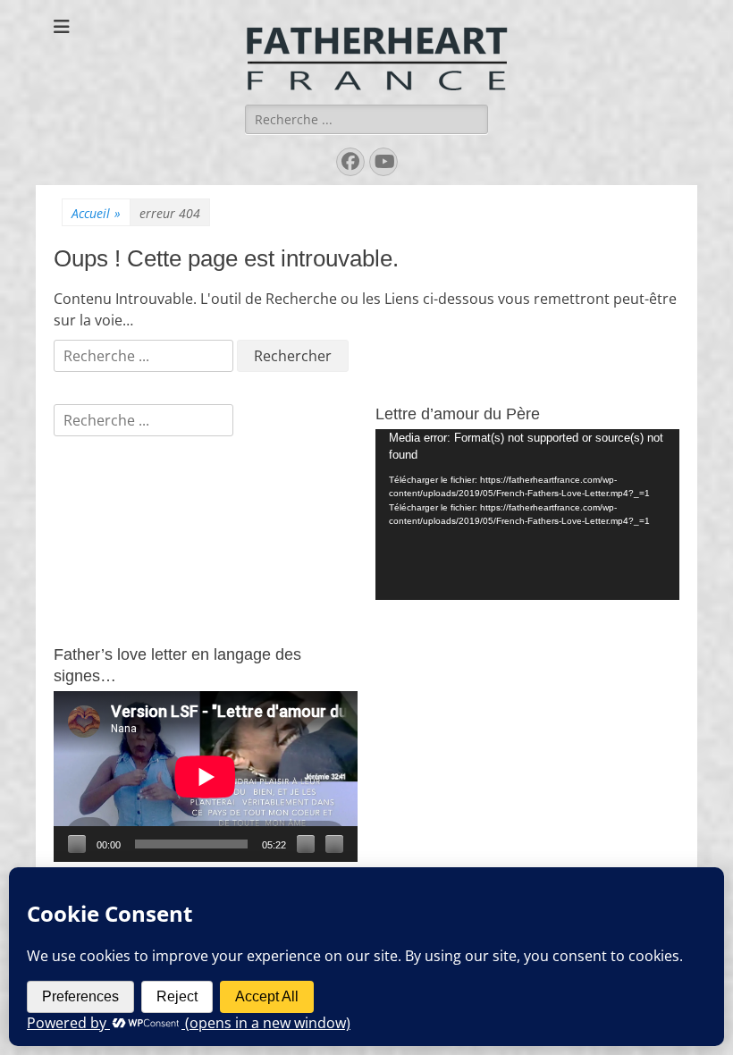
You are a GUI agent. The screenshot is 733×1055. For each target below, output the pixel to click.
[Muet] (306, 844)
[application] (527, 514)
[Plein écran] (334, 844)
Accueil (96, 213)
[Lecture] (77, 844)
